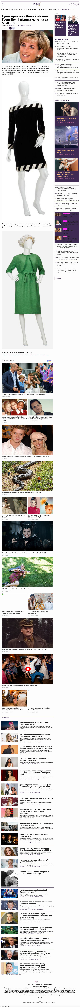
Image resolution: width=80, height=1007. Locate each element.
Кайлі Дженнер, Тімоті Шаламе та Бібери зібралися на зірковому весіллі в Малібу (36, 747)
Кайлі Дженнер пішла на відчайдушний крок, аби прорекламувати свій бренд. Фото (35, 773)
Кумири (64, 9)
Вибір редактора (62, 100)
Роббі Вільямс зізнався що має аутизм (66, 119)
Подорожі (41, 9)
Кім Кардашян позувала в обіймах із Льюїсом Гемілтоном (34, 759)
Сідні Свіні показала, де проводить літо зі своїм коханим (36, 799)
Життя (59, 9)
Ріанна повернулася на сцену (65, 151)
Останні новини (61, 39)
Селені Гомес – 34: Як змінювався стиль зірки (60, 25)
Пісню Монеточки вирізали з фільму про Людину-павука (65, 174)
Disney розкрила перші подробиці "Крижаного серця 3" (33, 891)
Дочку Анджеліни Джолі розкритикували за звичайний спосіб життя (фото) (71, 223)
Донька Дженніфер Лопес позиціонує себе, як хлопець (69, 231)
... (73, 9)
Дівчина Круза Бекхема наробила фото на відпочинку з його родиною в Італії (35, 786)
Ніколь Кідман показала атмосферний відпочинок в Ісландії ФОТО (35, 735)
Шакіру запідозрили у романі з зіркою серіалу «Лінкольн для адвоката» (71, 239)
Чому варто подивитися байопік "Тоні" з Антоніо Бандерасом (36, 903)
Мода (29, 9)
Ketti (29, 730)
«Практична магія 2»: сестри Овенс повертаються (34, 835)
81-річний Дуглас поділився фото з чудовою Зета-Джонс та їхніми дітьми (35, 953)
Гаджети (34, 9)
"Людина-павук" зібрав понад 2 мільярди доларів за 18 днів (36, 824)
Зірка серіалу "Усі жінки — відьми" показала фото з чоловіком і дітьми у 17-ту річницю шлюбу (36, 916)
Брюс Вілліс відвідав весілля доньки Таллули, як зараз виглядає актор (34, 939)
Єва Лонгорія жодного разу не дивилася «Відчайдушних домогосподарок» (71, 216)
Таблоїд (39, 730)
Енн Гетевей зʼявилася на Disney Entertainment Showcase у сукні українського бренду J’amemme (32, 966)
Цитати (69, 9)
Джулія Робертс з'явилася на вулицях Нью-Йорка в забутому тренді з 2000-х (35, 849)
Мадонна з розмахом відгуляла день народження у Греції (34, 723)
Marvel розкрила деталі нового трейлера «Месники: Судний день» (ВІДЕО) (36, 928)
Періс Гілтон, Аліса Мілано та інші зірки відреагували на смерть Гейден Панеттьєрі (35, 811)
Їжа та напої (52, 9)
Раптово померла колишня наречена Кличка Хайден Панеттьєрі (34, 873)
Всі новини (4, 9)
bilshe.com (38, 984)
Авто (46, 9)
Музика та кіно (23, 9)
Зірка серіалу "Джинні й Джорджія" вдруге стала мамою (34, 861)
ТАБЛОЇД (11, 9)
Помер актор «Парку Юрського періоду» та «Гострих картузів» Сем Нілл (73, 29)
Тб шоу (16, 9)
